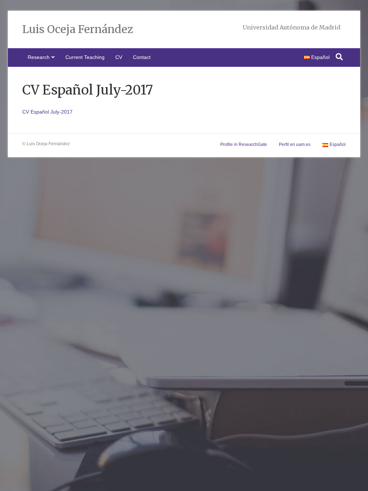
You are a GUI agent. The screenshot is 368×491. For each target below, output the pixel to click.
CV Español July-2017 (47, 112)
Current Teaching (85, 57)
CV (118, 57)
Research (39, 57)
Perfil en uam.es (294, 144)
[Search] (339, 56)
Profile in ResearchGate (243, 144)
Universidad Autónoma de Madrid (291, 27)
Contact (142, 57)
